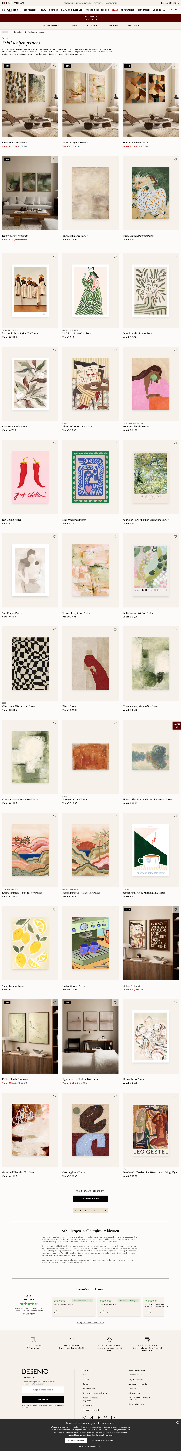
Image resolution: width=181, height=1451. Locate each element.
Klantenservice (135, 1375)
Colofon (86, 1379)
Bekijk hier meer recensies (90, 1323)
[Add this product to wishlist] (54, 66)
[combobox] (177, 1422)
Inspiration (144, 10)
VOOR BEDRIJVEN (161, 10)
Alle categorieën (49, 25)
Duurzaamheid (89, 1389)
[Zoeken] (164, 10)
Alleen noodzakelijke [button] (102, 1440)
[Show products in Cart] (176, 10)
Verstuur (43, 1399)
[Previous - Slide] (48, 1307)
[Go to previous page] (75, 1210)
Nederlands (18, 3)
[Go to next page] (105, 1210)
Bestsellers (30, 10)
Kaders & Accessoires (97, 10)
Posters (53, 10)
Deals (115, 10)
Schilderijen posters (37, 32)
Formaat (91, 25)
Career (86, 1384)
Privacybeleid (134, 1393)
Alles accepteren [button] (76, 1440)
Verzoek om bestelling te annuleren (139, 1398)
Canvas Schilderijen (72, 10)
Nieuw (43, 10)
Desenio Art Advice (137, 1370)
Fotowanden (127, 10)
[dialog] (90, 1435)
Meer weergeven (91, 1198)
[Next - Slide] (167, 1307)
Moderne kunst (17, 32)
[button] (90, 1446)
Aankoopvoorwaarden (138, 1384)
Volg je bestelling (136, 1379)
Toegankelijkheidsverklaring (95, 1393)
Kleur (72, 25)
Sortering (133, 25)
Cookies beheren (136, 1404)
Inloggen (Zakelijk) (91, 1410)
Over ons (87, 1370)
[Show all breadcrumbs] (5, 32)
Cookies (132, 1389)
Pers (84, 1375)
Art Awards (87, 1405)
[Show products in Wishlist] (170, 10)
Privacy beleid (32, 1405)
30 (100, 1210)
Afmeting (111, 25)
